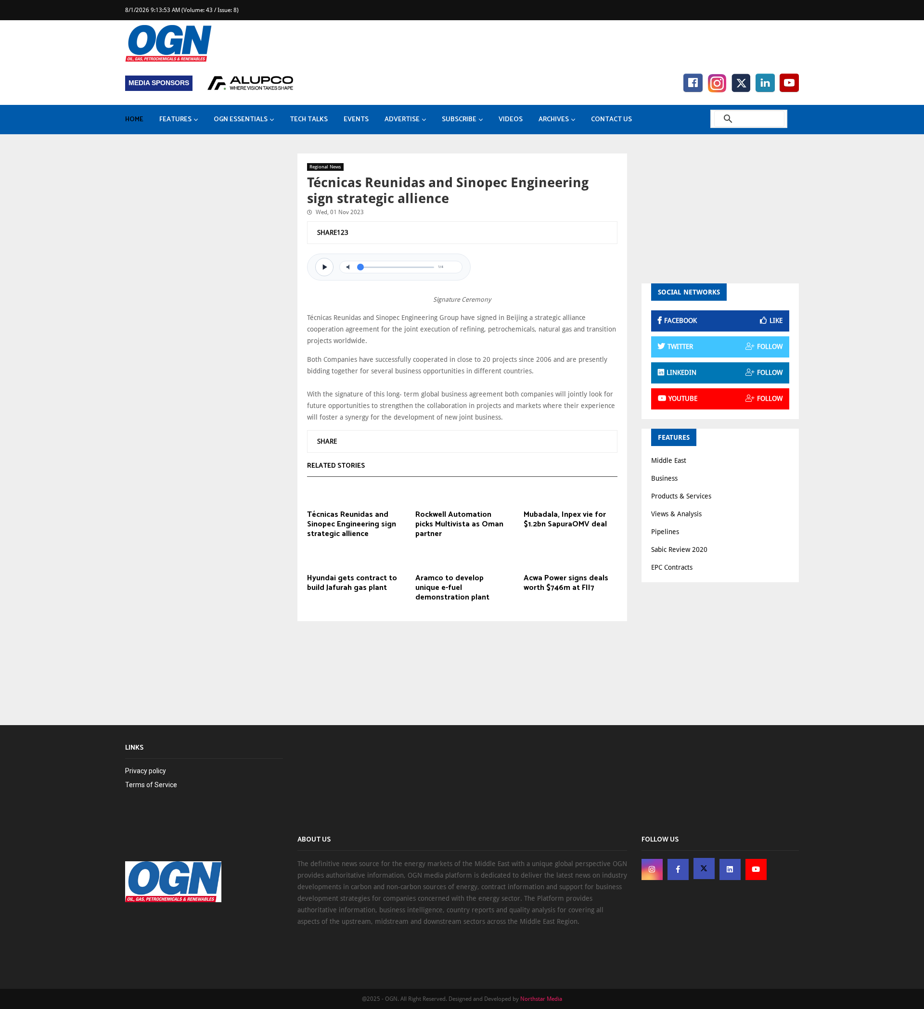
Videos (511, 119)
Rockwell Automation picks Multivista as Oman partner (459, 524)
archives (554, 119)
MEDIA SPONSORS (158, 83)
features (175, 119)
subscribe (459, 119)
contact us (611, 119)
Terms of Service (151, 785)
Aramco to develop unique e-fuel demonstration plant (452, 588)
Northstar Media (541, 999)
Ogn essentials (241, 119)
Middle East (668, 460)
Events (356, 119)
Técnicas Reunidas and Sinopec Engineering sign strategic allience (351, 524)
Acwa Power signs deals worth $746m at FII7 (566, 583)
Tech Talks (309, 119)
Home (134, 119)
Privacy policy (145, 771)
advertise (402, 119)
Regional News (325, 166)
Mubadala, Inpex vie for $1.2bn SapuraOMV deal (565, 519)
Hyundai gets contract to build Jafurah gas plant (352, 583)
